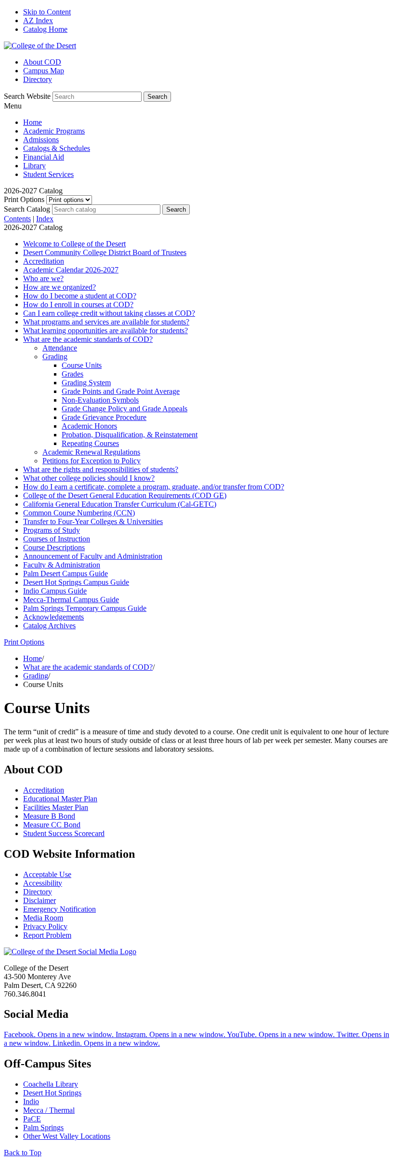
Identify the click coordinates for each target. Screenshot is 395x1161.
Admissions (41, 139)
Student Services (48, 174)
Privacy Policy (45, 926)
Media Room (43, 918)
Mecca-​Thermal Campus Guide (71, 599)
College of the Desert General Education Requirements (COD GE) (124, 495)
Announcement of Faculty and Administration (92, 556)
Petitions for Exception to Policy (91, 461)
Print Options (24, 199)
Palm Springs (43, 1127)
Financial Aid (43, 157)
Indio (31, 1101)
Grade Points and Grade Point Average (121, 391)
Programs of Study (51, 530)
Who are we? (43, 278)
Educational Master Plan (60, 799)
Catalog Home (45, 29)
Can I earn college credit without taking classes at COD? (109, 313)
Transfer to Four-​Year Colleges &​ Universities (93, 521)
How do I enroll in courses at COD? (78, 304)
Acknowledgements (53, 617)
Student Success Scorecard (64, 833)
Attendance (59, 348)
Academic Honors (89, 426)
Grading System (86, 382)
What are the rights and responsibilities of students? (100, 469)
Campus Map (43, 71)
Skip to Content (47, 12)
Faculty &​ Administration (61, 565)
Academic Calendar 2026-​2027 (70, 270)
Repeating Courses (90, 443)
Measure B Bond (49, 816)
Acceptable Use (47, 874)
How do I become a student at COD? (79, 296)
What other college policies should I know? (89, 478)
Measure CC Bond (51, 825)
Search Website (27, 96)
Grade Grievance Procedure (104, 417)
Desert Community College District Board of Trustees (104, 252)
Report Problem (47, 935)
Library (34, 166)
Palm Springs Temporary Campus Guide (84, 608)
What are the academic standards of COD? (88, 339)
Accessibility (42, 883)
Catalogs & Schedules (56, 148)
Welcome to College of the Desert (74, 244)
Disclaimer (39, 900)
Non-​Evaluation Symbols (100, 400)
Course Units (82, 365)
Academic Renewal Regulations (91, 452)
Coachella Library (50, 1084)
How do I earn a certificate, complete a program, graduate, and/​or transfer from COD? (153, 487)
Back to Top (22, 1152)
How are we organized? (59, 287)
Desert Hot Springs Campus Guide (76, 582)
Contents (17, 219)
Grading (54, 356)
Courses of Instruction (56, 539)
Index (44, 219)
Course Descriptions (54, 547)
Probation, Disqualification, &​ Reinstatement (130, 435)
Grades (72, 374)
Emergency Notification (59, 909)
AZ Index (38, 20)
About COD (42, 62)
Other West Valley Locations (66, 1136)
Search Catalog (27, 209)
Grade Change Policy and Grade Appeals (124, 409)
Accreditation (43, 261)
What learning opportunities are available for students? (105, 330)
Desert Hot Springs (52, 1093)
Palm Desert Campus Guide (65, 573)
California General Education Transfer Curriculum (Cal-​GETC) (119, 504)
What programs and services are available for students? (106, 322)
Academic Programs (54, 131)
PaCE (32, 1119)
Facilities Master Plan (55, 807)
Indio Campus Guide (55, 591)
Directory (37, 79)
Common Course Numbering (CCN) (79, 513)
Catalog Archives (49, 625)
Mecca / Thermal (49, 1110)
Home (32, 122)
